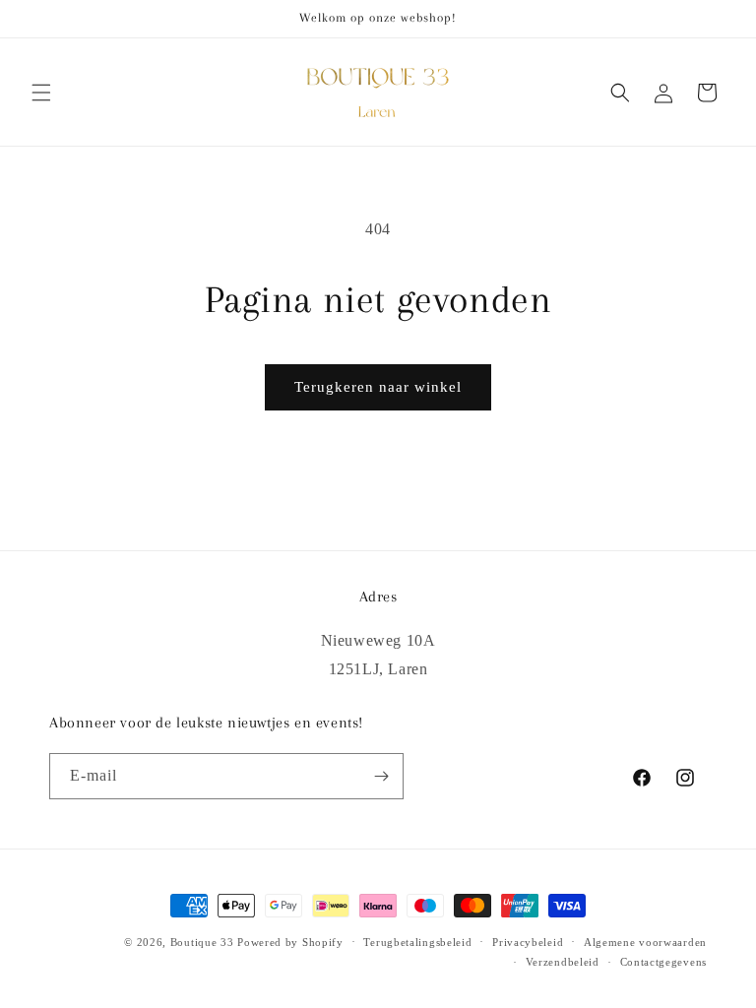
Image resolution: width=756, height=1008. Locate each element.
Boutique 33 (202, 942)
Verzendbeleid (562, 962)
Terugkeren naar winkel (378, 387)
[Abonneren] (381, 776)
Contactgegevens (664, 962)
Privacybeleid (527, 942)
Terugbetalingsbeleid (417, 942)
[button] (41, 92)
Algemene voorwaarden (645, 942)
